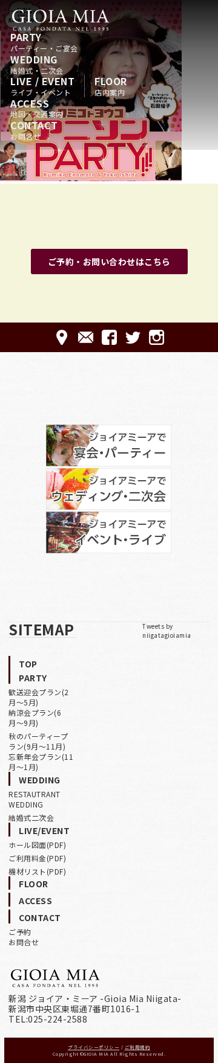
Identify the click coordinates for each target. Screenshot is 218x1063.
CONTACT (34, 130)
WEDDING (37, 64)
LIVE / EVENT (42, 86)
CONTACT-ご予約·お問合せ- (85, 337)
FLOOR (110, 86)
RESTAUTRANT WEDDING (34, 799)
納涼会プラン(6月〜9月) (34, 717)
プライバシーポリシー (93, 1047)
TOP (28, 664)
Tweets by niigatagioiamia (166, 630)
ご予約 (19, 932)
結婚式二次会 (31, 817)
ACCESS (37, 108)
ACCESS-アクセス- (62, 337)
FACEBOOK (109, 337)
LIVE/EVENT (44, 830)
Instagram (156, 337)
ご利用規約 (138, 1047)
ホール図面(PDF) (37, 845)
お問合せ (23, 942)
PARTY (44, 42)
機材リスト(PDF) (37, 871)
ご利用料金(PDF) (37, 858)
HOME (60, 20)
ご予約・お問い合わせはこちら (109, 261)
